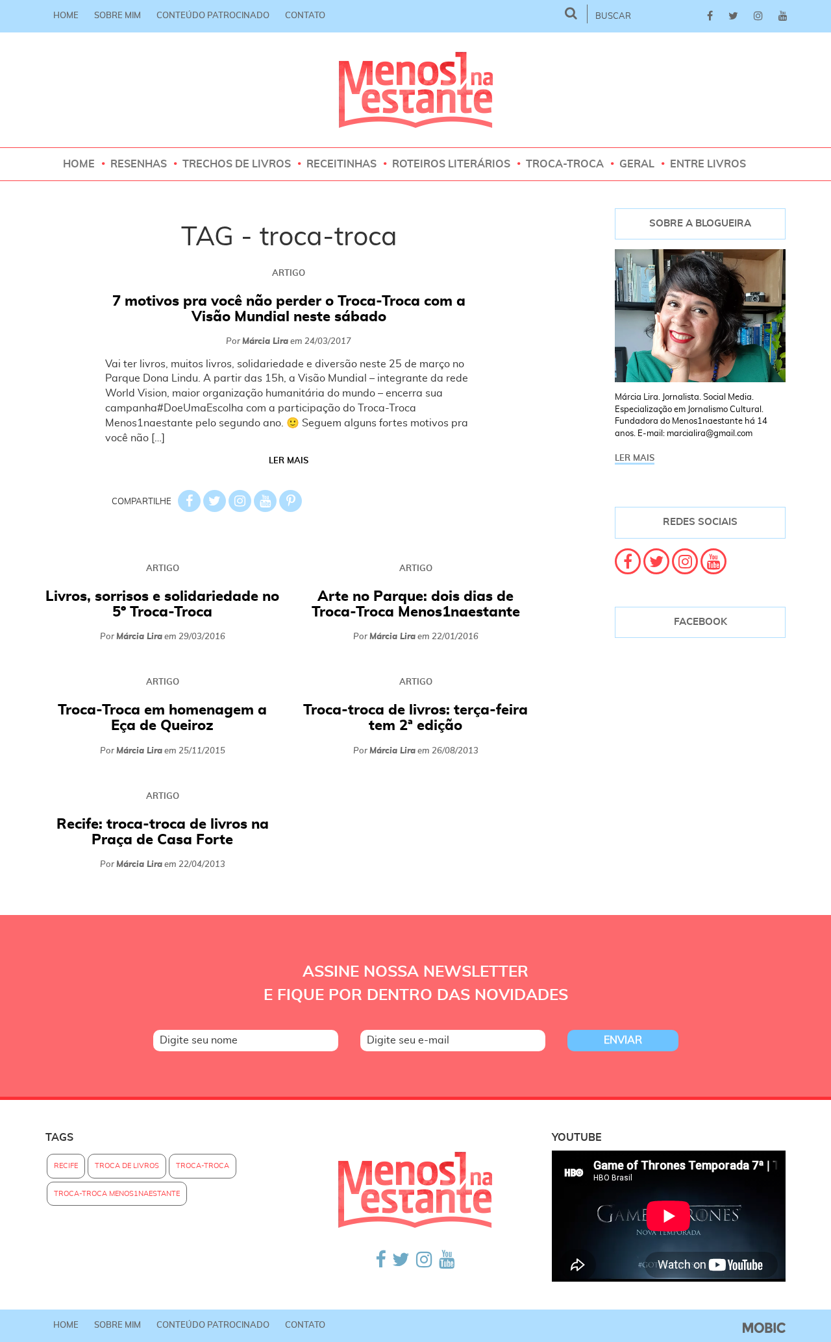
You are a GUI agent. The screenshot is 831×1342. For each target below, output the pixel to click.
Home (66, 16)
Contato (305, 16)
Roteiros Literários (451, 164)
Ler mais (288, 461)
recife (66, 1165)
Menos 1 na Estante (416, 90)
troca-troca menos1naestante (117, 1193)
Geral (636, 164)
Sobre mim (117, 16)
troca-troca (202, 1165)
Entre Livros (708, 164)
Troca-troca (565, 164)
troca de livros (127, 1165)
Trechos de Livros (236, 164)
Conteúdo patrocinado (212, 16)
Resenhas (138, 164)
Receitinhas (341, 164)
